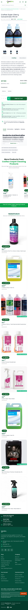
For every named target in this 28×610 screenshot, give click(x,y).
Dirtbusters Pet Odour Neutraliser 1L (11, 508)
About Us (17, 557)
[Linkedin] (11, 550)
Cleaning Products (5, 563)
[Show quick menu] (25, 608)
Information (10, 129)
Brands (2, 559)
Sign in (2, 574)
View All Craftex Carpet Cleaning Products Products (14, 205)
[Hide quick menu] (26, 605)
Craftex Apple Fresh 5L (8, 435)
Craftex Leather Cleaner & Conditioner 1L (10, 195)
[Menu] (1, 2)
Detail (4, 129)
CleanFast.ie (8, 603)
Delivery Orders (18, 574)
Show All (14, 152)
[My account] (20, 2)
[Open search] (25, 5)
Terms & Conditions (19, 582)
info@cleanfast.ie (7, 546)
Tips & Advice (18, 564)
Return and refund (19, 576)
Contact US (17, 578)
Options (6, 319)
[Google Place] (8, 550)
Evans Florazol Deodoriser (9, 362)
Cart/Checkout (4, 580)
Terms (7, 604)
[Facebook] (2, 550)
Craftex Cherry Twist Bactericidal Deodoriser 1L (14, 325)
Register (3, 576)
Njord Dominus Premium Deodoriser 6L (12, 472)
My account (4, 578)
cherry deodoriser (6, 152)
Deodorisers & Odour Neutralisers (9, 150)
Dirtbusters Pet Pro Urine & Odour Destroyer (14, 251)
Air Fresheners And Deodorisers (12, 9)
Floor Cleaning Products (6, 568)
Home (2, 9)
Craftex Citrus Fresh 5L (8, 287)
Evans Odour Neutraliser (8, 398)
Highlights (17, 129)
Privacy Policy (18, 580)
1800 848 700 (4, 117)
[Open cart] (25, 2)
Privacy (2, 604)
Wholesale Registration (6, 561)
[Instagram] (5, 550)
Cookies (13, 604)
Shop (2, 557)
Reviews (23, 129)
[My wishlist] (22, 2)
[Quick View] (11, 187)
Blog (16, 562)
